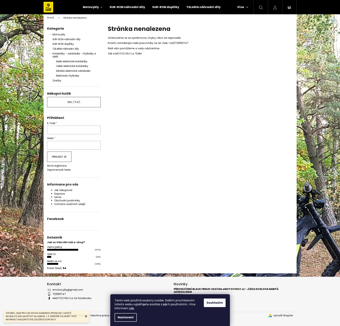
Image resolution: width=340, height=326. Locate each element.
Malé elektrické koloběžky (71, 61)
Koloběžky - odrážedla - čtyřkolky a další (74, 55)
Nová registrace (57, 165)
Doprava (59, 193)
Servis (57, 197)
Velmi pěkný (54, 247)
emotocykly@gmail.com (67, 290)
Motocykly (58, 34)
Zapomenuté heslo (59, 170)
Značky (56, 80)
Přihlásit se (59, 157)
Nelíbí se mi (54, 261)
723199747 (59, 294)
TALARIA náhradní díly (65, 49)
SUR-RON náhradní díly (66, 39)
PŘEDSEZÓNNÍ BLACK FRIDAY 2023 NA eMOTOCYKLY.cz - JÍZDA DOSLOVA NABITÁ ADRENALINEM (226, 290)
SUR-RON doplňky (63, 44)
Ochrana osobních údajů (69, 204)
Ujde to (51, 254)
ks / (73, 102)
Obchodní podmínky (67, 200)
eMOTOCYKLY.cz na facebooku (71, 298)
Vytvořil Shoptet (283, 315)
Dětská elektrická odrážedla (73, 71)
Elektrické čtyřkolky (67, 75)
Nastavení (126, 317)
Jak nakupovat (63, 190)
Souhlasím (214, 303)
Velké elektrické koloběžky (72, 66)
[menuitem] (92, 7)
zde (131, 308)
